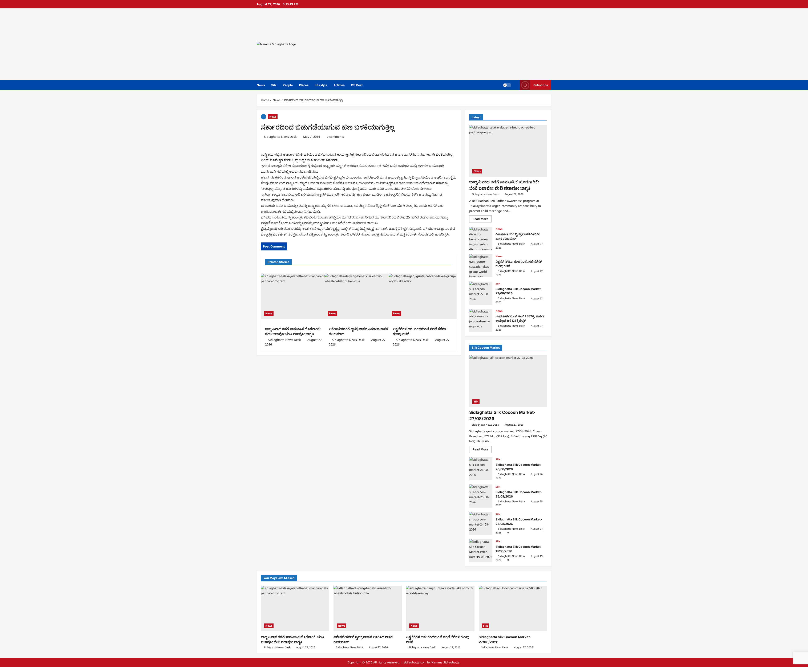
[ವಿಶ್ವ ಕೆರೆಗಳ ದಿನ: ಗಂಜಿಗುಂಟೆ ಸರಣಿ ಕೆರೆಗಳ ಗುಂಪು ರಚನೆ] (423, 296)
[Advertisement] (464, 44)
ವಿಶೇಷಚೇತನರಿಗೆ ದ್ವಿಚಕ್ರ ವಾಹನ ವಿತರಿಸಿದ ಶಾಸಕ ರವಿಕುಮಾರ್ (480, 238)
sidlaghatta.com (415, 662)
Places (303, 85)
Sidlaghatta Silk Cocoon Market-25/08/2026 (480, 496)
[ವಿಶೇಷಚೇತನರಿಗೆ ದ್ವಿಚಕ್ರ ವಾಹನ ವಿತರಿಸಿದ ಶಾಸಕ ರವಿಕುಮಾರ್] (359, 296)
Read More (482, 220)
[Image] (263, 116)
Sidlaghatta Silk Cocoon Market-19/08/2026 (480, 550)
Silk (273, 85)
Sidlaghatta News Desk (280, 137)
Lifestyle (321, 85)
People (288, 85)
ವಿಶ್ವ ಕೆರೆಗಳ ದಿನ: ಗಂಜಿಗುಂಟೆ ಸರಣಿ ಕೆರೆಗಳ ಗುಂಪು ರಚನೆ (480, 265)
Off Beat (357, 85)
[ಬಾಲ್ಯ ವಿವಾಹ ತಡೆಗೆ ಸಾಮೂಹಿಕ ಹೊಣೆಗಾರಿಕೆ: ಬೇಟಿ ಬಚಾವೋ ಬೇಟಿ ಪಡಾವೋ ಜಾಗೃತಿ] (295, 296)
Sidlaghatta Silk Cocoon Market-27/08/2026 (480, 293)
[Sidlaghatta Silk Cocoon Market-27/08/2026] (508, 381)
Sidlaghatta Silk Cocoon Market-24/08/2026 (480, 523)
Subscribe (540, 85)
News (261, 85)
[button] (515, 85)
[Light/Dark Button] (507, 85)
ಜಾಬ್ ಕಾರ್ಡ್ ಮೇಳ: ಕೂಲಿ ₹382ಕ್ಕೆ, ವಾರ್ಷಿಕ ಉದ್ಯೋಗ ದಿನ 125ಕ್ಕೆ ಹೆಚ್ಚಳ (480, 320)
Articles (339, 85)
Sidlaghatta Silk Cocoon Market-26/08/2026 (480, 468)
